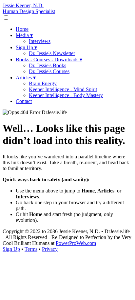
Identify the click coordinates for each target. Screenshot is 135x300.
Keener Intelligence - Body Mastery (66, 95)
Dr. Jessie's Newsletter (52, 53)
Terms (31, 249)
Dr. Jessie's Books (47, 65)
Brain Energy (43, 83)
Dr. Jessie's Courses (49, 71)
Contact (24, 101)
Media (24, 35)
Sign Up (26, 47)
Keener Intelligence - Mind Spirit (63, 89)
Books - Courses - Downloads (49, 59)
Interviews (39, 41)
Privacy (50, 249)
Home (22, 29)
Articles (26, 77)
